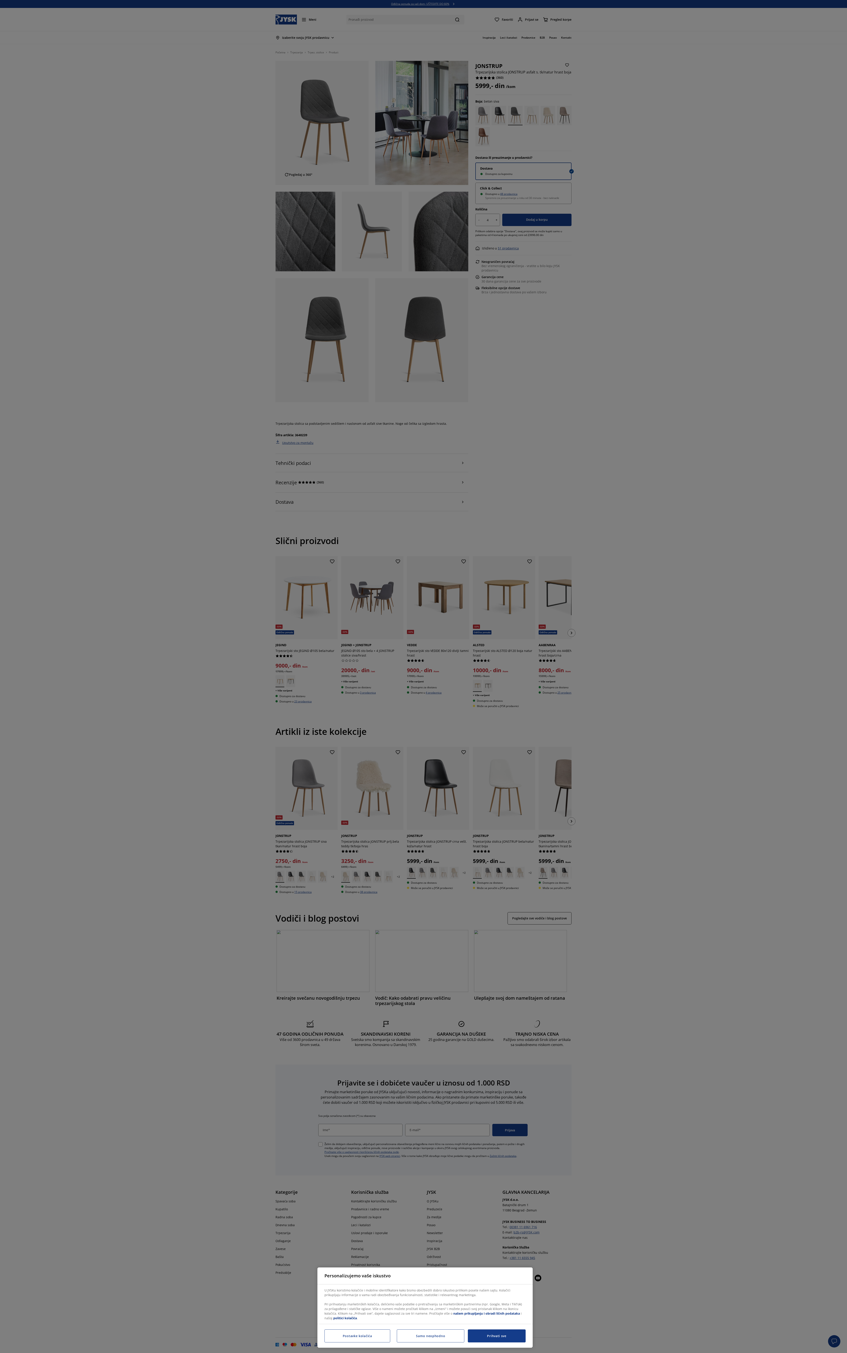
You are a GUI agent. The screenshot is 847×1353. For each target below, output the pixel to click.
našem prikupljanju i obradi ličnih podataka (486, 1313)
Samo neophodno (430, 1336)
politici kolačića (345, 1318)
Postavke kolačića (357, 1336)
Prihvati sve (496, 1336)
